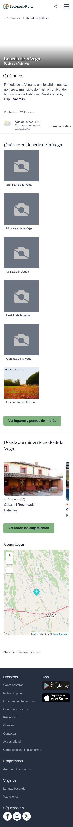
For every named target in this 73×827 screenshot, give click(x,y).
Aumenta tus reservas (18, 769)
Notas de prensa (14, 693)
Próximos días (61, 126)
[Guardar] (68, 27)
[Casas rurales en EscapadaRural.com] (18, 6)
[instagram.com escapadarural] (17, 819)
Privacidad (10, 717)
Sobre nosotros (13, 685)
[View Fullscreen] (9, 570)
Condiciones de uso (16, 709)
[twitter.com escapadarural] (26, 819)
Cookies (8, 725)
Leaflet (34, 633)
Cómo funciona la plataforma (22, 749)
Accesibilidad (12, 741)
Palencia (16, 18)
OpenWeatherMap (22, 129)
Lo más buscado (14, 788)
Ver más (19, 99)
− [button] (9, 561)
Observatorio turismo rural (20, 701)
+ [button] (9, 554)
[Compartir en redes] (55, 6)
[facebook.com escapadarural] (7, 819)
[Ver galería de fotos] (69, 63)
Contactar (9, 733)
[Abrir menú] (66, 6)
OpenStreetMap (60, 633)
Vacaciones (11, 796)
